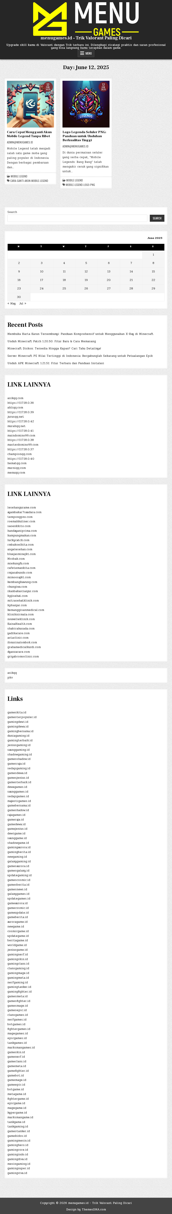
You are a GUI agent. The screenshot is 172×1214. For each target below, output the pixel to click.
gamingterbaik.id (19, 740)
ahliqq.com (15, 407)
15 (153, 271)
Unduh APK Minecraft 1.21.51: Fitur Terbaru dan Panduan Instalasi (55, 363)
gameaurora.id (17, 903)
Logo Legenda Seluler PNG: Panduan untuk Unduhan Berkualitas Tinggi (84, 136)
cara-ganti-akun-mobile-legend (29, 180)
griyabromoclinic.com (23, 656)
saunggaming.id (18, 750)
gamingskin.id (17, 959)
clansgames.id (17, 1015)
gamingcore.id (17, 1150)
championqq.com (19, 454)
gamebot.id (15, 1075)
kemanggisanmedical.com (25, 610)
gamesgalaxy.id (18, 870)
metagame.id (16, 1094)
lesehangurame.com (21, 507)
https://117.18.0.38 (20, 440)
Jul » (22, 303)
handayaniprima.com (22, 531)
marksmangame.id (20, 1117)
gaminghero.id (17, 1145)
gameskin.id (16, 1052)
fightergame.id (18, 1099)
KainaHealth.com (19, 624)
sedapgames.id (18, 796)
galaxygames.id (18, 894)
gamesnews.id (17, 889)
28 (131, 288)
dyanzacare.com (18, 652)
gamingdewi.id (17, 722)
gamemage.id (16, 1080)
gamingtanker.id (19, 987)
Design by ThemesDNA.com (86, 1209)
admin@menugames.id (20, 142)
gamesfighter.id (18, 1001)
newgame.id (15, 926)
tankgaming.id (17, 1126)
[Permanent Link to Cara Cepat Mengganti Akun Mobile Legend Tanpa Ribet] (30, 104)
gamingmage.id (18, 973)
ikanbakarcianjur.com (22, 591)
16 (19, 280)
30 (19, 297)
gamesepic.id (17, 1010)
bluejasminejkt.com (21, 554)
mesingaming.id (18, 1164)
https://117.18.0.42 (20, 421)
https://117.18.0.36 (20, 403)
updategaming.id (19, 875)
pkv (10, 677)
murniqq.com (16, 468)
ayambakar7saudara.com (24, 512)
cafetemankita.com (21, 568)
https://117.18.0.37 (20, 449)
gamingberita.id (19, 852)
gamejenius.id (17, 829)
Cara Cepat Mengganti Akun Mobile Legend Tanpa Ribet (29, 134)
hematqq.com (16, 463)
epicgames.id (17, 1038)
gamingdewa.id (17, 726)
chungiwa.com (17, 587)
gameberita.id (17, 917)
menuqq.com (16, 472)
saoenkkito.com (18, 526)
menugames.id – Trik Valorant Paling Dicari (86, 38)
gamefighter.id (18, 1071)
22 (153, 280)
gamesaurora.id (18, 866)
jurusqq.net (15, 417)
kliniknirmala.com (20, 614)
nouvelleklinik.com (21, 619)
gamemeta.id (16, 1066)
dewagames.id (17, 787)
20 (109, 280)
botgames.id (16, 1024)
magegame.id (16, 1108)
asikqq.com (15, 398)
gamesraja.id (16, 763)
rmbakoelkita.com (20, 544)
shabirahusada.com (20, 628)
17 (41, 280)
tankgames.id (17, 1043)
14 (131, 271)
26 (86, 288)
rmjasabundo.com (19, 572)
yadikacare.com (18, 633)
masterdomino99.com (22, 444)
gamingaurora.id (18, 847)
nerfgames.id (16, 1019)
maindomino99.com (21, 435)
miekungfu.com (18, 563)
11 (64, 271)
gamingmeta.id (18, 978)
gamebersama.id (18, 805)
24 (42, 288)
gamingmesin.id (18, 1140)
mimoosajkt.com (19, 577)
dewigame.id (16, 833)
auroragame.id (17, 922)
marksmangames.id (21, 1047)
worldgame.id (17, 945)
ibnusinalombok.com (22, 642)
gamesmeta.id (17, 996)
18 (64, 280)
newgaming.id (17, 857)
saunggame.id (17, 838)
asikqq (12, 673)
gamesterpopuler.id (22, 717)
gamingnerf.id (17, 954)
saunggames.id (17, 791)
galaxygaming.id (19, 861)
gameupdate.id (18, 912)
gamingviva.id (17, 1173)
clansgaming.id (18, 968)
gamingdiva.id (17, 1159)
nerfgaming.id (17, 982)
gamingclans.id (18, 963)
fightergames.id (18, 1029)
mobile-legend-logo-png (80, 184)
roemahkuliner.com (21, 521)
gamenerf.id (16, 1057)
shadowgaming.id (19, 754)
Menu (89, 53)
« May (11, 303)
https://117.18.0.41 (20, 431)
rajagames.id (16, 815)
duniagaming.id (18, 736)
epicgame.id (16, 1103)
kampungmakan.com (21, 535)
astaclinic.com (17, 638)
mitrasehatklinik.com (23, 600)
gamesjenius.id (18, 778)
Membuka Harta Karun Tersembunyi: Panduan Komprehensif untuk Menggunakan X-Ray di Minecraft (80, 334)
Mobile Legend (19, 176)
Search (12, 212)
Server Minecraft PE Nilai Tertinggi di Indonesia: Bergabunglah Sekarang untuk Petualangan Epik (80, 356)
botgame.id (15, 1089)
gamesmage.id (17, 1006)
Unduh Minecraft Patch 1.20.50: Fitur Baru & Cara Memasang (51, 341)
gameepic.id (16, 1084)
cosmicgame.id (18, 931)
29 (153, 288)
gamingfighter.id (19, 991)
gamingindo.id (17, 1154)
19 (86, 280)
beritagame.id (17, 940)
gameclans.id (16, 1061)
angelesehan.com (19, 549)
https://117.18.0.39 (20, 412)
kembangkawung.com (22, 582)
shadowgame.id (18, 843)
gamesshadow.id (18, 759)
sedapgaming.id (18, 768)
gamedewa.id (16, 824)
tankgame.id (16, 1122)
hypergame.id (17, 1112)
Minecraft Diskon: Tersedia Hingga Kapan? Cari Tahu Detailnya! (54, 348)
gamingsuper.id (18, 1168)
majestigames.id (19, 801)
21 (131, 280)
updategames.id (18, 898)
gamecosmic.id (18, 908)
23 (19, 288)
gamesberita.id (18, 884)
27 (109, 288)
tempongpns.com (19, 517)
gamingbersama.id (20, 731)
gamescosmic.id (18, 880)
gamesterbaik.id (19, 782)
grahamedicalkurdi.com (24, 647)
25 (64, 288)
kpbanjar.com (17, 605)
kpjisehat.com (17, 596)
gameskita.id (16, 712)
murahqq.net (16, 426)
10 (41, 271)
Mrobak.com (16, 559)
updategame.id (18, 936)
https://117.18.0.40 (20, 459)
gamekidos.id (17, 1136)
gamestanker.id (18, 1131)
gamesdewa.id (17, 773)
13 (108, 271)
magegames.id (17, 1033)
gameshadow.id (18, 810)
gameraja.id (15, 819)
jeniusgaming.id (18, 745)
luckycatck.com (18, 540)
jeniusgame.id (17, 950)
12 (86, 271)
